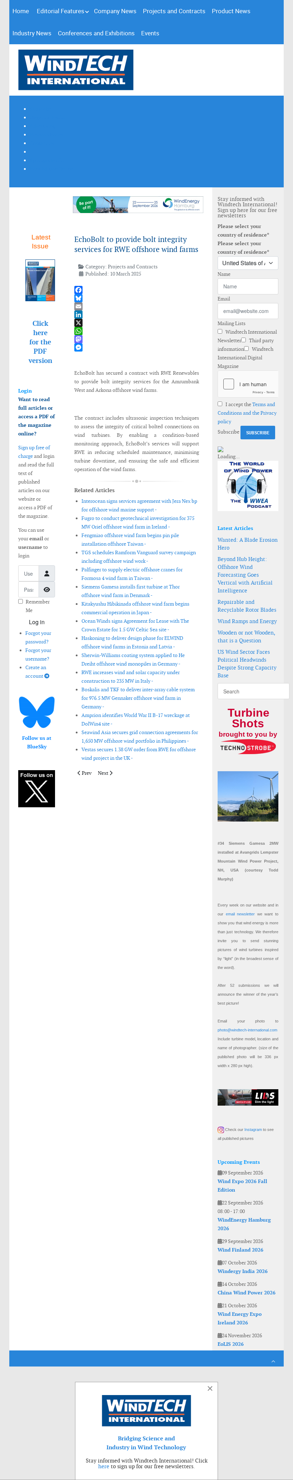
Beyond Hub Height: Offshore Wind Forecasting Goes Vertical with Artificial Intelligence (245, 575)
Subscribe (228, 432)
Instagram (253, 1129)
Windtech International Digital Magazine (245, 357)
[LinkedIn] (136, 314)
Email (224, 299)
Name (224, 274)
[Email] (136, 306)
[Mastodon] (136, 339)
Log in (37, 622)
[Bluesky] (136, 298)
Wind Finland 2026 (240, 1250)
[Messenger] (136, 347)
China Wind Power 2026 (246, 1292)
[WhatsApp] (136, 331)
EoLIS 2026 (231, 1344)
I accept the (247, 413)
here (103, 1466)
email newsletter (240, 914)
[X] (136, 323)
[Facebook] (136, 290)
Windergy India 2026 (243, 1271)
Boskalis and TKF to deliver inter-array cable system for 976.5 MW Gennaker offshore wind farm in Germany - (138, 698)
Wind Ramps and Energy (247, 621)
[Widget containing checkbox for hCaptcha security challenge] (248, 384)
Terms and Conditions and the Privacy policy (247, 413)
